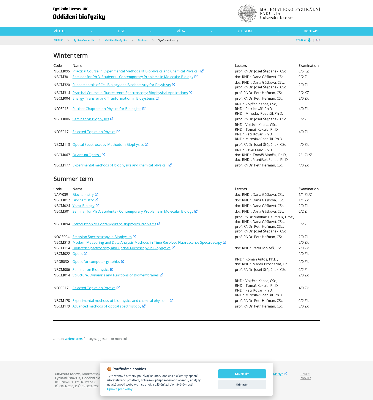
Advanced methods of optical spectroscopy (107, 306)
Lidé (121, 31)
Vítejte (59, 31)
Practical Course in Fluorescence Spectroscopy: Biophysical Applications (130, 92)
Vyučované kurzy (168, 40)
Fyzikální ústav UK (70, 9)
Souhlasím (242, 373)
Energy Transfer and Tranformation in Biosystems (114, 98)
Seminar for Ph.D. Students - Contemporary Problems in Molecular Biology (133, 76)
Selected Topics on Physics (94, 131)
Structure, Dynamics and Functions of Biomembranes (116, 275)
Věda (181, 31)
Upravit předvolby (120, 389)
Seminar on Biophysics (91, 119)
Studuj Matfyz (273, 374)
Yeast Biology (84, 205)
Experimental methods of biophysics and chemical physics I (120, 165)
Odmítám (242, 384)
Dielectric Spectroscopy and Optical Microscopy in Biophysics (122, 248)
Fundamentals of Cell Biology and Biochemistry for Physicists (122, 84)
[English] (318, 40)
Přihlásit (301, 40)
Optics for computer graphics (96, 261)
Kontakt (311, 31)
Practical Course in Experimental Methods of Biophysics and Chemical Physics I (136, 71)
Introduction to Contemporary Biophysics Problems (114, 224)
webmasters (74, 339)
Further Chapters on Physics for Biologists (107, 108)
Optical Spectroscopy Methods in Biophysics (108, 144)
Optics (78, 253)
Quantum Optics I (87, 154)
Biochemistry (83, 194)
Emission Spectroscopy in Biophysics (102, 236)
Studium (244, 31)
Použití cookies (305, 376)
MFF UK (58, 40)
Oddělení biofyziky (79, 16)
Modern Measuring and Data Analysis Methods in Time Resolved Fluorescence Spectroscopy (147, 242)
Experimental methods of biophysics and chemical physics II (121, 300)
